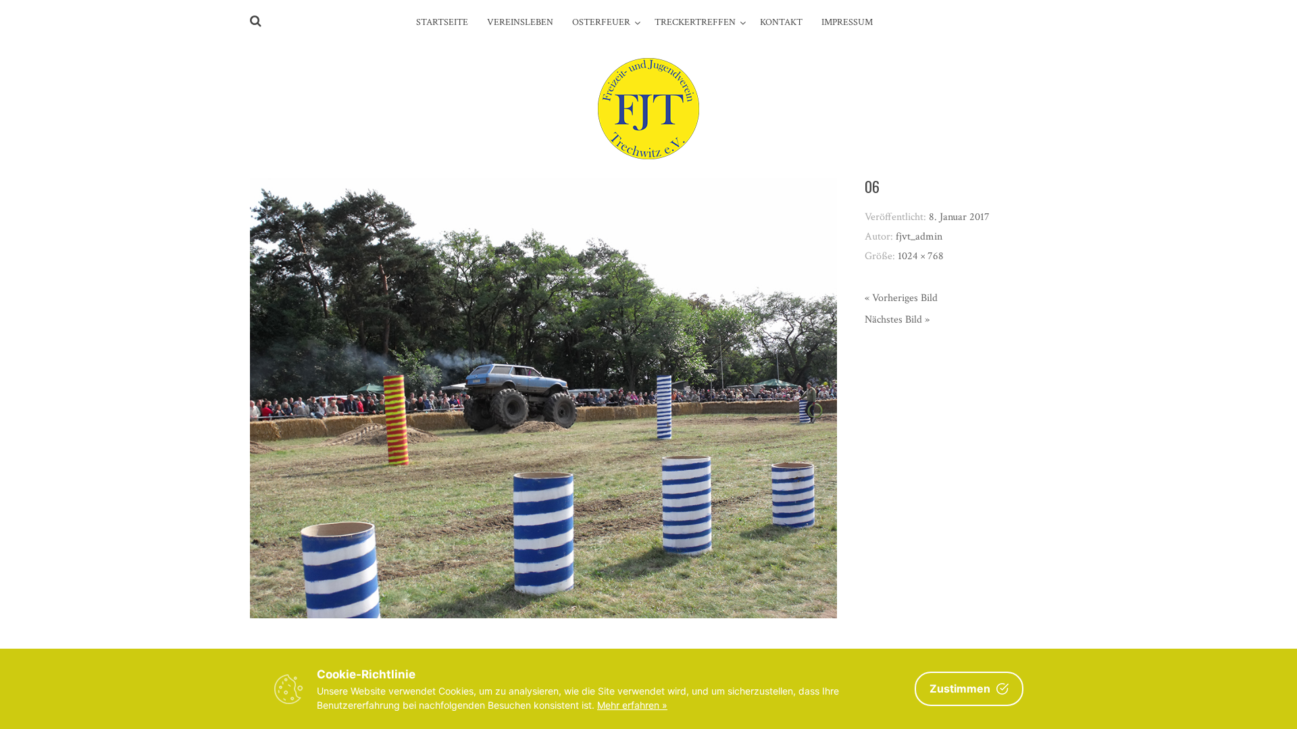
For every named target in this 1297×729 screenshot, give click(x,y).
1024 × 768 (921, 256)
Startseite (442, 22)
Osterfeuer (601, 22)
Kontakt (781, 22)
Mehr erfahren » (632, 705)
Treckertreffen (695, 22)
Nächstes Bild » (897, 320)
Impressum (847, 22)
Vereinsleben (520, 22)
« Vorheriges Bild (901, 298)
